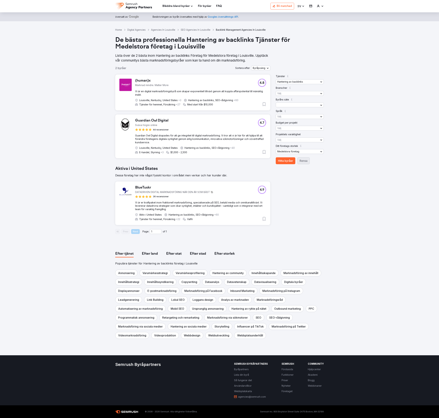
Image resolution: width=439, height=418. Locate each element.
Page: (146, 231)
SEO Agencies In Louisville (195, 29)
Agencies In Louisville (163, 29)
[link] (204, 6)
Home (118, 29)
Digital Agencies (136, 29)
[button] (301, 6)
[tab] (124, 253)
